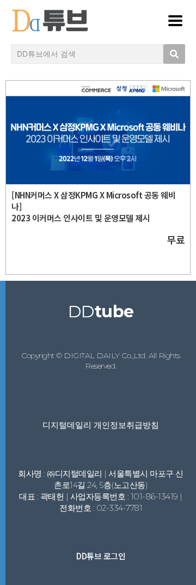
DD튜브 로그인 (100, 556)
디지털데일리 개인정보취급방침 (100, 425)
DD (101, 311)
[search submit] (174, 54)
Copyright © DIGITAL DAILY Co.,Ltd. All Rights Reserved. (100, 361)
